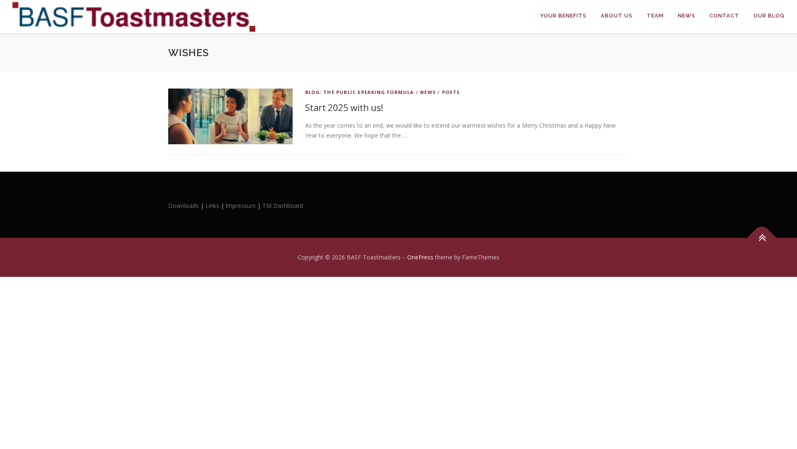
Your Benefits (563, 15)
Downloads (184, 206)
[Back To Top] (762, 238)
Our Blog (769, 15)
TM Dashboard (282, 206)
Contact (724, 15)
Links (212, 206)
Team (655, 15)
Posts (451, 92)
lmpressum (241, 206)
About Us (617, 15)
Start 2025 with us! (344, 107)
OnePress (420, 257)
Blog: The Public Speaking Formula (359, 92)
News (686, 15)
